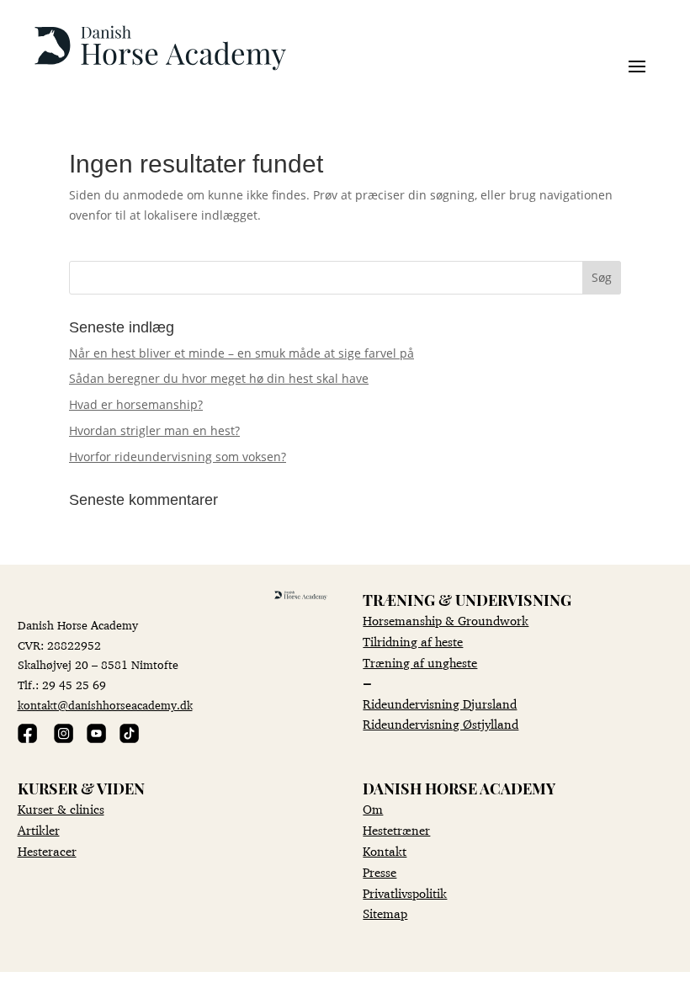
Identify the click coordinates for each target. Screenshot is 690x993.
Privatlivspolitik (405, 893)
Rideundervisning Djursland (440, 704)
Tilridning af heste (413, 642)
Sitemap (385, 913)
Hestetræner (396, 830)
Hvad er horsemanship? (136, 404)
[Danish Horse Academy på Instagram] (63, 738)
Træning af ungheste (420, 663)
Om (373, 809)
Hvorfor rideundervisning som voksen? (177, 457)
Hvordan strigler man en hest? (154, 430)
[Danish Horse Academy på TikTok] (129, 738)
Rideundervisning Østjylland (440, 724)
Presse (379, 872)
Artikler (39, 830)
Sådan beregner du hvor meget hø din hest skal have (219, 378)
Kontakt (384, 851)
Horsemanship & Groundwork (445, 621)
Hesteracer (47, 851)
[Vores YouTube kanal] (96, 738)
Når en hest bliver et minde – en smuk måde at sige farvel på (241, 353)
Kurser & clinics (61, 809)
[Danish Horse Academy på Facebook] (27, 738)
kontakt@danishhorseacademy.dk (105, 705)
